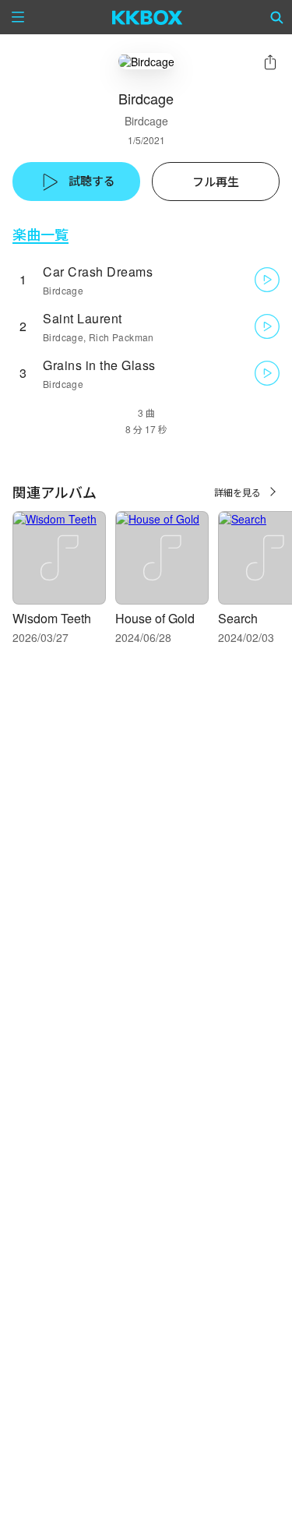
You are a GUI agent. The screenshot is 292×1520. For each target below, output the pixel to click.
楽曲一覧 (40, 234)
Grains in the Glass (99, 365)
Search (238, 618)
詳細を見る (237, 492)
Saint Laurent (82, 318)
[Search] (277, 17)
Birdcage (146, 121)
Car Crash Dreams (98, 271)
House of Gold (155, 618)
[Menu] (18, 17)
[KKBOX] (148, 17)
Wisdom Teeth (51, 618)
